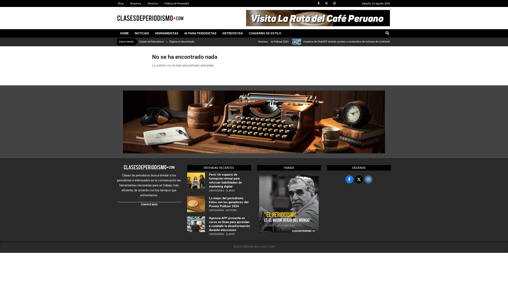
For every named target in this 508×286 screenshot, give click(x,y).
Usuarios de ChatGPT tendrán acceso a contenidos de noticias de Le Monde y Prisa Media (343, 41)
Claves (230, 190)
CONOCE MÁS (149, 204)
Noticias (231, 210)
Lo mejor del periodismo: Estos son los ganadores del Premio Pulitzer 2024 (228, 202)
